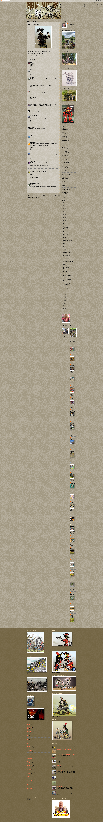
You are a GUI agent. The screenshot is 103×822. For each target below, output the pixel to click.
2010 (64, 226)
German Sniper (65, 265)
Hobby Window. (29, 746)
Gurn (31, 77)
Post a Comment (32, 190)
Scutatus (31, 161)
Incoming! (64, 246)
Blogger (58, 819)
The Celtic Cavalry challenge (67, 230)
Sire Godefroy (32, 115)
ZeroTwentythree (72, 463)
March (65, 300)
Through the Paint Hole (65, 189)
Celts (62, 139)
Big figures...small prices (60, 770)
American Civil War (65, 137)
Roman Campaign (29, 731)
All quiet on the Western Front (68, 252)
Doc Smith (32, 142)
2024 (64, 205)
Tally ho (64, 249)
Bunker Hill (72, 473)
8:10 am (31, 112)
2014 (64, 220)
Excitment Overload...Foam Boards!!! (62, 781)
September (65, 291)
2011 (64, 224)
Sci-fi (62, 143)
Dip (62, 156)
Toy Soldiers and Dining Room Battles (72, 423)
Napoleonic (63, 136)
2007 (64, 308)
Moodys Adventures (72, 549)
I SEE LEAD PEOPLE (72, 493)
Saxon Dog (72, 571)
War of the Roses (64, 167)
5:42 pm (31, 66)
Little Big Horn (64, 158)
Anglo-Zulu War (64, 155)
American (63, 196)
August (65, 293)
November (65, 288)
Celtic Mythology (64, 148)
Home (43, 195)
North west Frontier (65, 181)
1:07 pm (31, 149)
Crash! (64, 243)
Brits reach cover (66, 271)
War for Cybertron (64, 141)
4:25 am (31, 106)
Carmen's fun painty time (72, 561)
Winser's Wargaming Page (72, 451)
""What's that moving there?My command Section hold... (68, 273)
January (65, 303)
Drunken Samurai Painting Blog (72, 616)
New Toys (64, 231)
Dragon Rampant (64, 154)
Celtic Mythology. (64, 193)
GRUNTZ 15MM (64, 159)
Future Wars (28, 742)
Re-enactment (64, 177)
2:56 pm (31, 166)
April (64, 299)
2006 (64, 309)
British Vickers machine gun (67, 259)
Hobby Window (64, 128)
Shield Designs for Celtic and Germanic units (64, 749)
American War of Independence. (67, 190)
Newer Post (29, 195)
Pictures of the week (65, 178)
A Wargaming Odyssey (72, 387)
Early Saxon (64, 182)
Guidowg (31, 89)
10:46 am (31, 180)
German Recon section (67, 275)
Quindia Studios (72, 525)
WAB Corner (72, 365)
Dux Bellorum (64, 171)
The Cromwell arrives (66, 262)
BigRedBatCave (72, 483)
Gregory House (32, 103)
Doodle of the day (64, 162)
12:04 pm (31, 139)
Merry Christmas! (66, 237)
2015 (64, 218)
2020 (64, 211)
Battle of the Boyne (30, 765)
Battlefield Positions (66, 255)
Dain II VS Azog (59, 786)
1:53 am (31, 94)
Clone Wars (63, 144)
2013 (64, 221)
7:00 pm (31, 74)
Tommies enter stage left (67, 279)
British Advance (65, 256)
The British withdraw (66, 242)
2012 (64, 223)
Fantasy (63, 133)
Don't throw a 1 (72, 346)
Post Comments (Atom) (35, 197)
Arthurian (28, 776)
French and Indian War (65, 175)
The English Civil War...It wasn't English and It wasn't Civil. (66, 754)
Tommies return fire (66, 270)
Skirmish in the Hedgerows (67, 240)
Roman (63, 132)
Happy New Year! (66, 228)
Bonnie (63, 197)
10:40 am (31, 132)
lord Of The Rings (64, 129)
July (64, 294)
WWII (62, 147)
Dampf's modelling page (72, 411)
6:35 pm (31, 174)
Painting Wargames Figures (71, 399)
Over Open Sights (72, 439)
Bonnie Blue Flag (64, 166)
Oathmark (63, 163)
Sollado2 (31, 69)
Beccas (31, 109)
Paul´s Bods (32, 61)
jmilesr (31, 135)
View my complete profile (71, 24)
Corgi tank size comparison (67, 236)
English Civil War (29, 727)
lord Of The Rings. (64, 140)
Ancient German (64, 192)
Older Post (57, 195)
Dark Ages (63, 186)
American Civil (64, 173)
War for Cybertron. (64, 151)
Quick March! (65, 234)
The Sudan (63, 185)
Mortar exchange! (66, 267)
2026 (64, 202)
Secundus (69, 23)
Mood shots (65, 280)
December (65, 227)
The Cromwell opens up (67, 258)
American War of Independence (66, 174)
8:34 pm (31, 158)
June (64, 296)
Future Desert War (29, 780)
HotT (27, 761)
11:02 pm (31, 86)
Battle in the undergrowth (67, 282)
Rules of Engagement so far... (68, 268)
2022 (64, 208)
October (65, 290)
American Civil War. (65, 152)
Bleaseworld (72, 376)
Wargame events (64, 170)
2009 (64, 305)
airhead (31, 152)
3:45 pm (31, 188)
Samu (63, 188)
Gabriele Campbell (33, 183)
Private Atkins (65, 239)
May (64, 297)
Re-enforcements (66, 233)
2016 (64, 217)
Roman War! (59, 765)
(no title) (53, 745)
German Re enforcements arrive (68, 261)
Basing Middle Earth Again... (61, 791)
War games (28, 757)
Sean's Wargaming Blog (72, 594)
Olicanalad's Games (72, 605)
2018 (64, 214)
